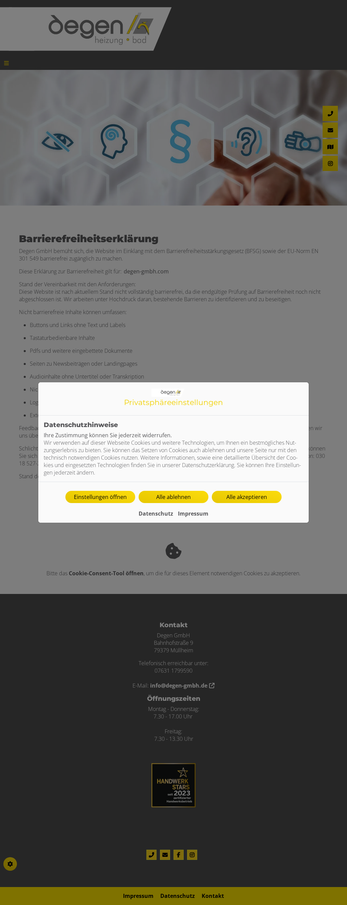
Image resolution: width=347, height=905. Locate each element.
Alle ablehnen (173, 497)
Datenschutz (156, 513)
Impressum (193, 513)
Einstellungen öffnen (100, 497)
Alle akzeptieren (246, 497)
